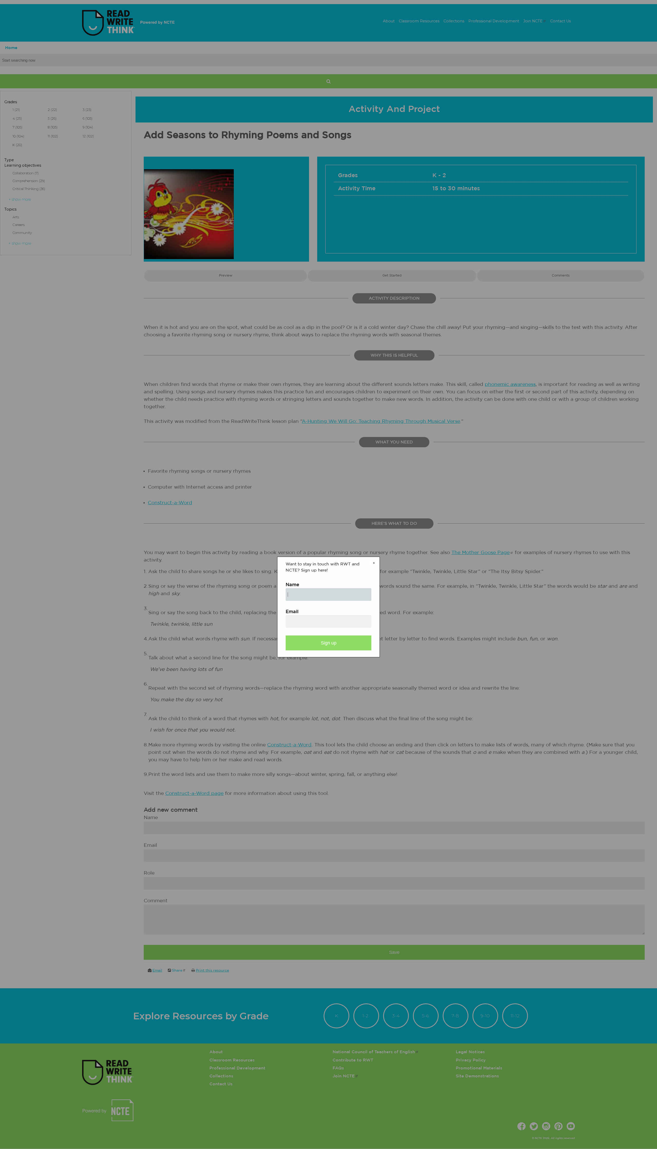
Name (292, 585)
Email (292, 612)
